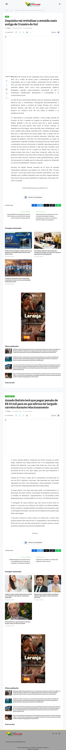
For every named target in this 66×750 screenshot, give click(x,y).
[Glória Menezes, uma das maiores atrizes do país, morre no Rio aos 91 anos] (18, 611)
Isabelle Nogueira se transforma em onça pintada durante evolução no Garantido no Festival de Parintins (19, 561)
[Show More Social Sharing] (30, 32)
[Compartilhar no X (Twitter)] (19, 32)
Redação (9, 28)
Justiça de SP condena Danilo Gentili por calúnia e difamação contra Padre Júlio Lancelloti (46, 596)
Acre (7, 16)
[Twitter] (6, 85)
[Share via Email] (27, 32)
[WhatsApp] (6, 97)
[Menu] (7, 4)
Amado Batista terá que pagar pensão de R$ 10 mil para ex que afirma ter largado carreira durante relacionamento (18, 216)
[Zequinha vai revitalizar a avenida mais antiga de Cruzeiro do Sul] (33, 54)
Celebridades (10, 396)
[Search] (59, 4)
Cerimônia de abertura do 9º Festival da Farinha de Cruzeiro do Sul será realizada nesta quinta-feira (18, 280)
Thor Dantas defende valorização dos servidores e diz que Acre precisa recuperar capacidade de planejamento (47, 252)
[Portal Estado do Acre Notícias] (33, 4)
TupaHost (46, 747)
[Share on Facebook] (16, 32)
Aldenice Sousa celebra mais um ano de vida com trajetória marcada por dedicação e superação (18, 596)
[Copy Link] (6, 93)
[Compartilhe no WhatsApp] (23, 32)
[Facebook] (6, 81)
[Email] (6, 89)
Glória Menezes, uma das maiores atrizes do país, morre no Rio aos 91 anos (17, 622)
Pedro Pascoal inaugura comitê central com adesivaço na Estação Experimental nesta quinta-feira (18, 252)
